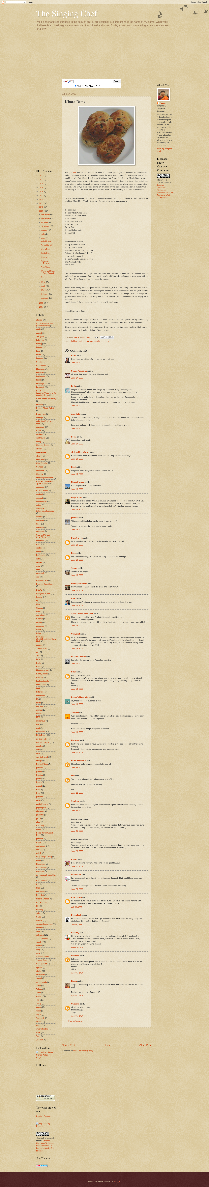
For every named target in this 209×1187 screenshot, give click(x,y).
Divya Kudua (76, 497)
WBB (38, 1033)
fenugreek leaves (43, 593)
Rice (38, 888)
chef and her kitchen (80, 452)
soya (38, 953)
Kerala (39, 666)
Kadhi (38, 663)
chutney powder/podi (44, 478)
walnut (39, 1025)
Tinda (38, 993)
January (44, 298)
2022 (41, 176)
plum (38, 822)
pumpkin (39, 839)
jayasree (74, 518)
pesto (38, 800)
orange (39, 761)
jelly (38, 652)
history (39, 622)
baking (74, 341)
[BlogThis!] (104, 337)
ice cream (40, 626)
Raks (73, 553)
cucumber (40, 541)
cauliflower (40, 438)
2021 (41, 180)
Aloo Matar (45, 267)
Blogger (117, 1181)
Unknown (75, 740)
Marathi (39, 714)
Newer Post (68, 1045)
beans (38, 354)
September (46, 226)
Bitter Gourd (41, 365)
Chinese (39, 467)
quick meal (40, 846)
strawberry (40, 975)
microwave (40, 721)
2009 (41, 211)
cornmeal (40, 528)
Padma (74, 859)
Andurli (43, 277)
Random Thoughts (43, 1116)
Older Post (145, 1045)
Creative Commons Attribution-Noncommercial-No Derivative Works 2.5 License (45, 1146)
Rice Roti (40, 895)
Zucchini (39, 1040)
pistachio (40, 815)
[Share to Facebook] (109, 337)
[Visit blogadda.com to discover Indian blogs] (42, 1166)
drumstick (40, 573)
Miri (73, 776)
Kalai (73, 467)
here (74, 172)
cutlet (38, 552)
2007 (41, 307)
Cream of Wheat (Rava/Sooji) (43, 536)
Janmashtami (41, 648)
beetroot (39, 358)
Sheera (44, 257)
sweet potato (41, 982)
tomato (39, 996)
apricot (39, 333)
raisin (38, 860)
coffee (38, 505)
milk (38, 724)
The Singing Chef (66, 13)
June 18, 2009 (77, 459)
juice (38, 659)
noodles (39, 746)
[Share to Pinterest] (112, 337)
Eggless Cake (42, 580)
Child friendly (41, 463)
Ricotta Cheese (42, 899)
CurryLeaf (75, 634)
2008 (41, 303)
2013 (41, 195)
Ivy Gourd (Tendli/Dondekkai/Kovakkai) (46, 639)
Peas (38, 793)
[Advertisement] (104, 54)
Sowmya (75, 712)
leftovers (39, 692)
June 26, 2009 (77, 831)
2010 (41, 207)
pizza (38, 818)
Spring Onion (41, 964)
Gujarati (39, 619)
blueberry (40, 373)
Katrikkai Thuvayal (45, 262)
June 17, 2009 (77, 363)
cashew (39, 434)
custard (39, 548)
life (37, 699)
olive (38, 753)
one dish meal (42, 757)
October (44, 222)
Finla (73, 386)
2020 (41, 184)
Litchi (38, 703)
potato (38, 829)
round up (39, 910)
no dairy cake (41, 739)
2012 (41, 199)
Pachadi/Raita (42, 764)
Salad (38, 917)
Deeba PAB (76, 915)
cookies (39, 517)
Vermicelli (40, 1018)
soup (38, 949)
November (45, 218)
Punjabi (39, 842)
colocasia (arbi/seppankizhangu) (45, 510)
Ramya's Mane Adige (80, 697)
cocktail (39, 494)
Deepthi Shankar (78, 657)
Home (107, 1045)
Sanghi (74, 568)
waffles (39, 1022)
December (45, 214)
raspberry (40, 871)
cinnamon (40, 487)
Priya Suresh (77, 538)
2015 (41, 187)
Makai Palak (46, 241)
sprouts (39, 967)
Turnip (38, 1004)
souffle (39, 946)
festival (39, 597)
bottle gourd (41, 376)
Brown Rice (41, 414)
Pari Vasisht (76, 897)
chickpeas (40, 460)
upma (38, 1007)
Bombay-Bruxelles (79, 583)
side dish (40, 935)
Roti (38, 906)
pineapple (40, 811)
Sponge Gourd (42, 960)
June (43, 238)
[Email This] (101, 337)
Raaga (74, 981)
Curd (38, 544)
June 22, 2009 (77, 768)
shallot (39, 931)
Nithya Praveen (77, 482)
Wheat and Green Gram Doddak (48, 272)
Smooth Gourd (42, 938)
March (44, 290)
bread (38, 380)
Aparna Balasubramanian (82, 614)
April (43, 286)
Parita (73, 356)
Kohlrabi (39, 677)
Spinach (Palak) (42, 957)
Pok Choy (40, 826)
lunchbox (40, 706)
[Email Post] (97, 337)
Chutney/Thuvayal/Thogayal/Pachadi (46, 482)
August (44, 230)
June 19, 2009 (77, 648)
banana (39, 347)
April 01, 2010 (77, 973)
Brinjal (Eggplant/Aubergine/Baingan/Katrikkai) (46, 393)
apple (38, 329)
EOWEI (39, 590)
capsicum (40, 427)
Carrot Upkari (46, 245)
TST (38, 1000)
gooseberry (40, 615)
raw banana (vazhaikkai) (46, 875)
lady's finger (41, 685)
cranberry (40, 531)
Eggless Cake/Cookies (45, 584)
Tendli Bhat (45, 253)
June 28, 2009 (77, 889)
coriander (40, 520)
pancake (39, 768)
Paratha (39, 775)
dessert (39, 562)
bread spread (41, 383)
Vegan (38, 1014)
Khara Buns (45, 249)
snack (106, 341)
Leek (38, 688)
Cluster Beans (42, 491)
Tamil (38, 985)
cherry (38, 456)
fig (37, 601)
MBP (38, 717)
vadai (38, 1011)
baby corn (40, 340)
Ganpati (39, 608)
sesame (39, 928)
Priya (73, 672)
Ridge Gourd (41, 902)
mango (39, 710)
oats (38, 750)
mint (38, 728)
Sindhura (75, 801)
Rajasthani (40, 864)
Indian (38, 630)
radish (38, 853)
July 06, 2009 (76, 907)
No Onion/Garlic (42, 742)
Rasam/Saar (41, 868)
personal (39, 797)
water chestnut (42, 1029)
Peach (39, 782)
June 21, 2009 (77, 752)
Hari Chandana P (78, 761)
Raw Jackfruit (41, 881)
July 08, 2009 (76, 924)
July (43, 234)
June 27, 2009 (77, 866)
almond (39, 320)
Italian (38, 633)
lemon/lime (40, 695)
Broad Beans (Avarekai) (46, 399)
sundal (39, 978)
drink (38, 570)
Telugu (39, 989)
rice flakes (40, 891)
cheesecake (41, 452)
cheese (39, 449)
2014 (41, 191)
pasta (38, 779)
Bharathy (75, 933)
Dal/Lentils (40, 555)
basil (38, 351)
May (43, 282)
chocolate (40, 470)
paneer (39, 771)
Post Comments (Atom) (83, 1051)
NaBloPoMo (41, 735)
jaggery (39, 645)
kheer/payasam (42, 670)
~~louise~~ (76, 874)
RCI (37, 884)
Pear (38, 789)
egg (37, 577)
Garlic (38, 611)
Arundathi (75, 414)
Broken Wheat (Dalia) (45, 408)
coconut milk (41, 501)
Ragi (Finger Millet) (44, 857)
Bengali (39, 362)
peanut (39, 786)
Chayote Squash (43, 445)
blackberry (40, 369)
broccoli (39, 405)
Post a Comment (75, 1021)
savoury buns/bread (95, 341)
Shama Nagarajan (79, 371)
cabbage (39, 418)
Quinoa (39, 849)
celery (38, 441)
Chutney (39, 474)
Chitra (73, 598)
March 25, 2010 (77, 947)
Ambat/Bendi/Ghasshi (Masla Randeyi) (45, 324)
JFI (37, 656)
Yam (38, 1036)
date (38, 559)
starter (39, 971)
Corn (38, 524)
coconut (39, 498)
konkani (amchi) (42, 681)
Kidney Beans (42, 674)
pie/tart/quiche (42, 804)
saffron (39, 913)
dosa (38, 566)
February (45, 294)
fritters (39, 604)
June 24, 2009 (77, 811)
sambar (39, 920)
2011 (41, 203)
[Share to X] (107, 337)
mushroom (40, 732)
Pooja (73, 437)
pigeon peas (41, 807)
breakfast (82, 341)
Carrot (38, 431)
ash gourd (40, 336)
